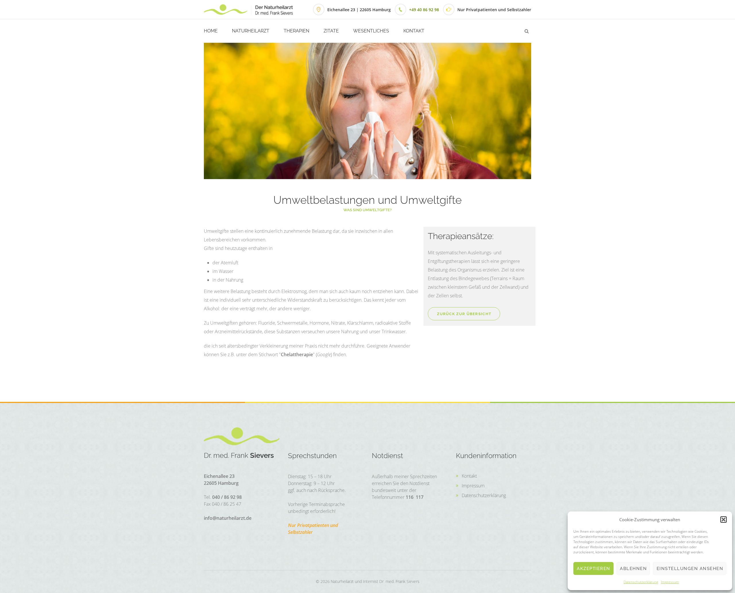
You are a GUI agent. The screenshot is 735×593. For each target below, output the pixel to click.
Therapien (296, 31)
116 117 (414, 497)
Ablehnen (633, 568)
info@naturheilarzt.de (228, 518)
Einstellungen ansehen (690, 568)
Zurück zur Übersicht (464, 314)
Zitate (331, 31)
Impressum (670, 582)
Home (211, 31)
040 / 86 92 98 (227, 497)
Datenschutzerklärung (641, 582)
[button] (723, 519)
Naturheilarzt (250, 31)
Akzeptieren (593, 568)
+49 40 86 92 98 (424, 9)
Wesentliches (371, 31)
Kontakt (413, 31)
